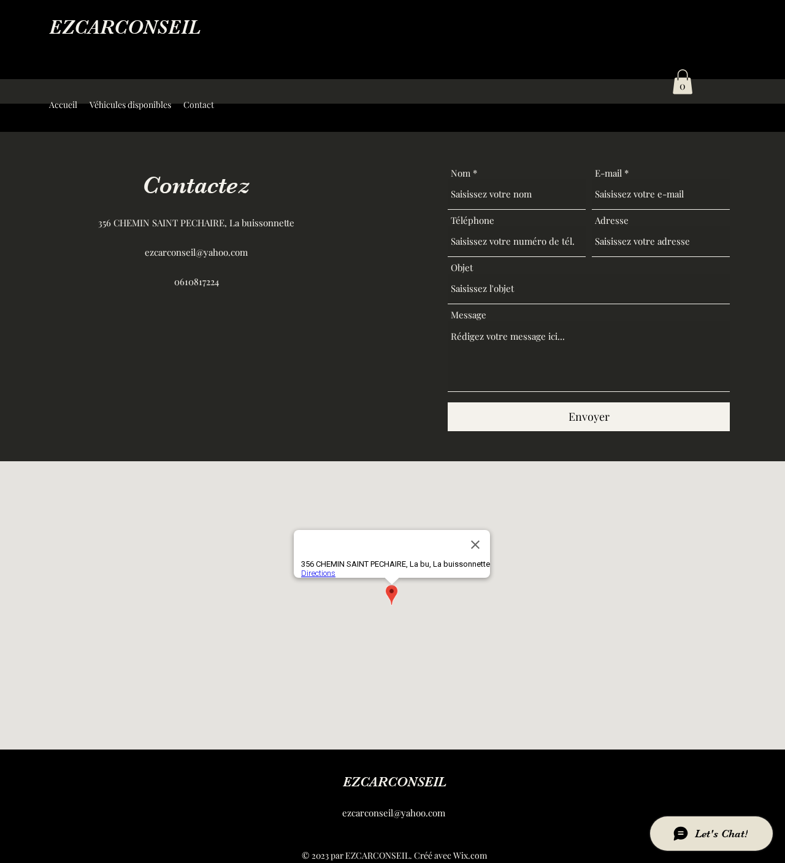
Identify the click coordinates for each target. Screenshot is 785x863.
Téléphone (472, 220)
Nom (460, 173)
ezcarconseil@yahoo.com (196, 252)
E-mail (608, 173)
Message (468, 315)
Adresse (612, 220)
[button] (682, 81)
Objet (462, 267)
